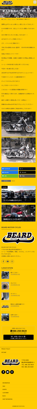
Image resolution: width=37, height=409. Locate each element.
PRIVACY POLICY (5, 349)
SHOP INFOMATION (7, 399)
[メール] (8, 261)
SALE (4, 386)
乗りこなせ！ (15, 272)
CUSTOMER (6, 392)
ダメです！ (14, 283)
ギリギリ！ (14, 294)
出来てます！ (14, 315)
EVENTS (5, 389)
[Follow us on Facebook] (3, 261)
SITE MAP (3, 352)
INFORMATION (6, 383)
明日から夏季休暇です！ (18, 304)
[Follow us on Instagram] (12, 261)
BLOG (13, 181)
